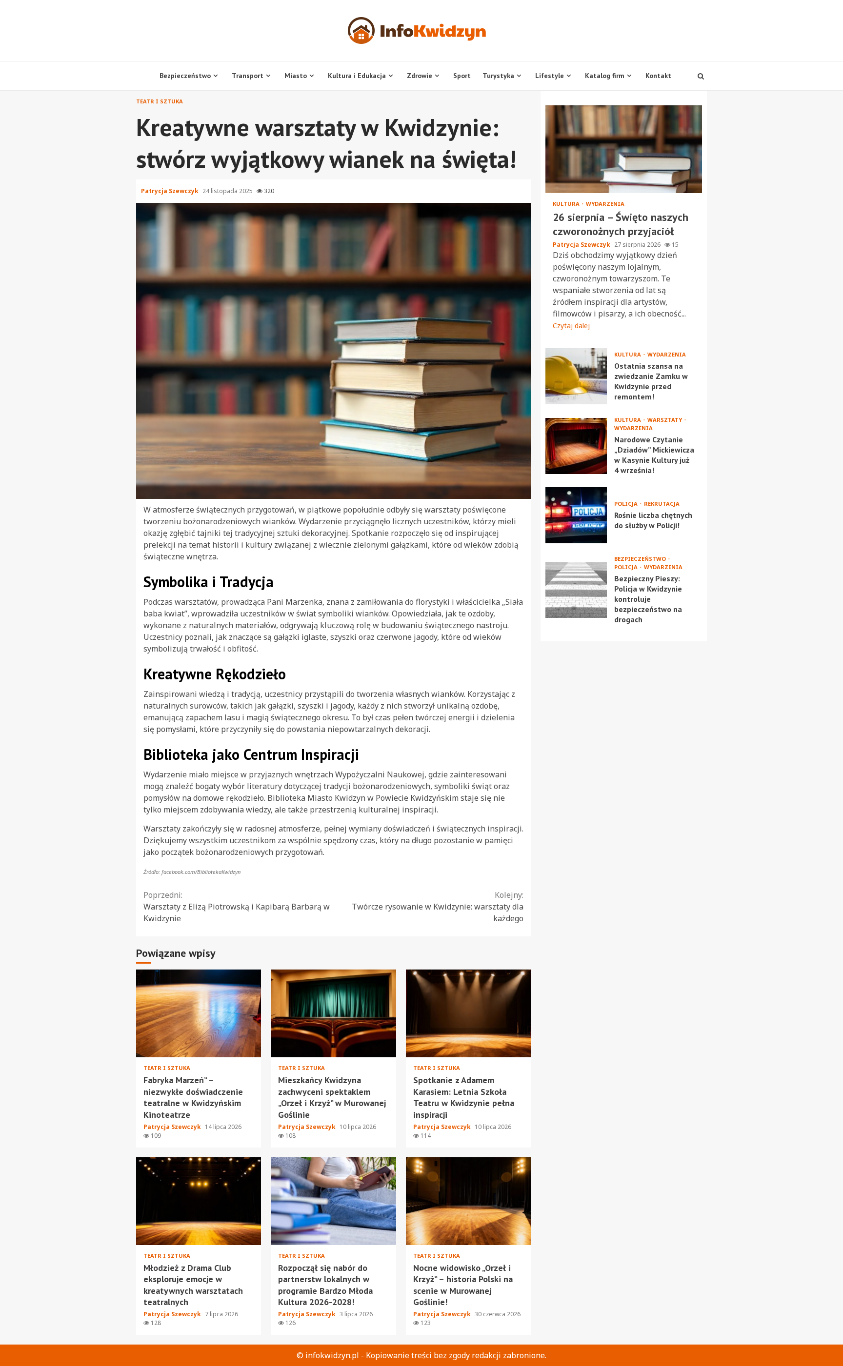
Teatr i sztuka (159, 101)
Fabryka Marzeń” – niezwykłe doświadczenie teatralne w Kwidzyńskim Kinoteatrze (198, 1013)
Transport (247, 75)
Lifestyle (549, 75)
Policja (626, 503)
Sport (462, 75)
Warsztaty (665, 419)
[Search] (701, 76)
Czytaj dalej (571, 325)
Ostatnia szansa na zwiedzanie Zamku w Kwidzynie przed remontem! (576, 376)
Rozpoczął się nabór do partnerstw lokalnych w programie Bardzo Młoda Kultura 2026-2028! (333, 1201)
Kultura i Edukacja (357, 75)
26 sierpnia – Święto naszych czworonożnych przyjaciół (623, 149)
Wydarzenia (605, 203)
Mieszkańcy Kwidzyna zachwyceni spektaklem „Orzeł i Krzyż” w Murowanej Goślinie (333, 1013)
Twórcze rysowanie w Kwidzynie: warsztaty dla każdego (437, 907)
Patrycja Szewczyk (170, 191)
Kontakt (658, 75)
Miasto (295, 75)
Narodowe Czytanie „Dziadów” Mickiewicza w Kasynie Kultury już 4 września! (576, 446)
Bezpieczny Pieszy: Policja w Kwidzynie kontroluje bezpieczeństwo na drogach (576, 590)
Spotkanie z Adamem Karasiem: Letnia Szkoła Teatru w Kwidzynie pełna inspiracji (468, 1013)
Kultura (567, 203)
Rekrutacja (662, 503)
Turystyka (498, 75)
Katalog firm (604, 75)
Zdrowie (419, 75)
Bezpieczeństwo (185, 75)
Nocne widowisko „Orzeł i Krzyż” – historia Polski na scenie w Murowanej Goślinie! (468, 1201)
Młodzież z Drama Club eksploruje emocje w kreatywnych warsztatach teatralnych (198, 1201)
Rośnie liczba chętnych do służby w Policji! (576, 515)
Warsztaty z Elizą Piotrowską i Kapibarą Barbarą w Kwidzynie (236, 907)
